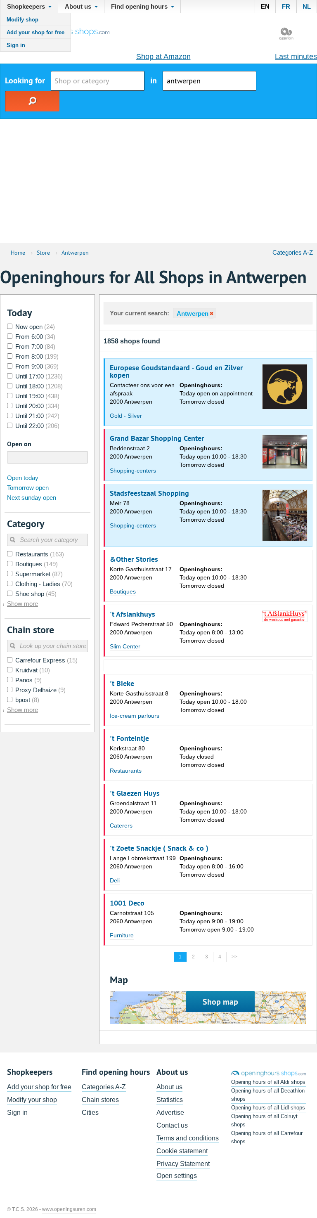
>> (234, 957)
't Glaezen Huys (135, 793)
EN (265, 6)
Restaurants (126, 770)
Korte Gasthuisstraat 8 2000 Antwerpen (139, 697)
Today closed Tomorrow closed (202, 756)
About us (169, 1086)
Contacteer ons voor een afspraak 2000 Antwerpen (142, 393)
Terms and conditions (187, 1138)
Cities (90, 1112)
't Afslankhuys (132, 614)
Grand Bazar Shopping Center (157, 438)
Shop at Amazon (163, 56)
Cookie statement (182, 1150)
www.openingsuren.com (69, 1209)
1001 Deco (127, 903)
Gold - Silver (126, 415)
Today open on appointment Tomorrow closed (216, 393)
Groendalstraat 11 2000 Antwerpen (133, 807)
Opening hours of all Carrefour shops (267, 1137)
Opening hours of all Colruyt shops (264, 1120)
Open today (22, 477)
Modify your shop (32, 1099)
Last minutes (296, 56)
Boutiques (123, 591)
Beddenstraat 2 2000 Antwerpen (131, 452)
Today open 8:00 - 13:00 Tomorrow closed (212, 632)
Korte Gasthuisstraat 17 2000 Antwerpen (141, 573)
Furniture (122, 935)
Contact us (172, 1125)
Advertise (170, 1112)
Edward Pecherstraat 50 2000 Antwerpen (141, 628)
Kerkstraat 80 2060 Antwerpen (131, 752)
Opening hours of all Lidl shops (268, 1107)
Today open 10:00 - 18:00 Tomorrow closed (213, 701)
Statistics (169, 1099)
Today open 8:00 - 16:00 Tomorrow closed (212, 866)
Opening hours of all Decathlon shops (268, 1095)
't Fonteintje (129, 738)
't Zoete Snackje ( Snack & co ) (159, 848)
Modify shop (22, 20)
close (210, 313)
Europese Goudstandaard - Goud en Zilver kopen (176, 371)
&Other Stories (134, 559)
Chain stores (100, 1099)
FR (286, 6)
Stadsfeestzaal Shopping (149, 493)
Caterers (121, 825)
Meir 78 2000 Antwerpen (131, 507)
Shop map (220, 1001)
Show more (22, 603)
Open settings (176, 1175)
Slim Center (125, 646)
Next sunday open (31, 497)
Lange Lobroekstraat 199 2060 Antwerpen (143, 862)
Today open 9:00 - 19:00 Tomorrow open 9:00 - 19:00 (217, 921)
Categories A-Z (292, 252)
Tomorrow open (28, 487)
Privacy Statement (183, 1163)
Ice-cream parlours (134, 715)
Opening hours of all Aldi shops (268, 1082)
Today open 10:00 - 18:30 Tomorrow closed (213, 456)
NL (307, 6)
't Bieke (122, 683)
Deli (115, 880)
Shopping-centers (133, 470)
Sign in (16, 45)
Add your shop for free (35, 32)
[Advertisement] (158, 181)
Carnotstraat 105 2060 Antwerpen (132, 917)
